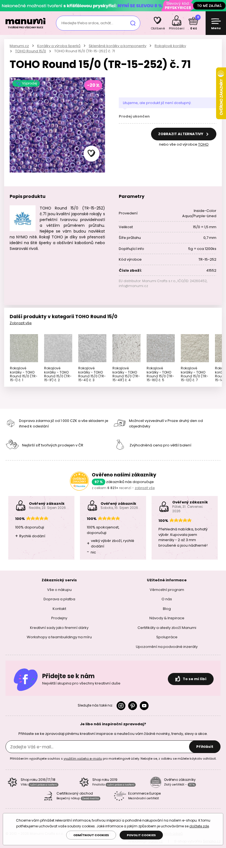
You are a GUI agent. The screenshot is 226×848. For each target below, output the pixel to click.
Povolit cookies (141, 835)
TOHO (203, 144)
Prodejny (59, 618)
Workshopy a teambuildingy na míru (59, 637)
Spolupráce (166, 637)
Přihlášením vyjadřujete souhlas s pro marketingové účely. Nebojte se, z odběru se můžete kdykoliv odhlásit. (113, 758)
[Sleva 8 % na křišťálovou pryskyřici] (113, 5)
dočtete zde (199, 826)
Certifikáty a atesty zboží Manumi (167, 627)
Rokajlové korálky (170, 45)
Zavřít (220, 5)
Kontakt (59, 608)
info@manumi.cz (133, 285)
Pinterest (132, 705)
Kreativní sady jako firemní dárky (59, 627)
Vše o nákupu (59, 589)
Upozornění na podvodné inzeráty (167, 646)
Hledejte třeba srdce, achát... (87, 23)
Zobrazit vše (21, 323)
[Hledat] (132, 23)
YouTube (144, 705)
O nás (167, 599)
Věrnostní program (167, 589)
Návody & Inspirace (166, 618)
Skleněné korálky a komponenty (117, 45)
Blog (167, 608)
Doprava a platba (59, 599)
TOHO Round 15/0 (30, 51)
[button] (91, 154)
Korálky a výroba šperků (58, 45)
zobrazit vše (145, 488)
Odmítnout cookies (91, 835)
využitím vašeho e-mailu (83, 758)
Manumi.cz (19, 45)
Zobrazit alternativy (181, 134)
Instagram (121, 705)
